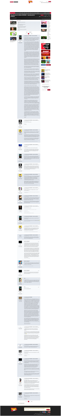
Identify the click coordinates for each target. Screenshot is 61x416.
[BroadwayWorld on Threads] (48, 412)
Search (43, 16)
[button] (50, 13)
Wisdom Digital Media (40, 414)
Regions (47, 413)
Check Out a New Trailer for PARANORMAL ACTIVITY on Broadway (48, 26)
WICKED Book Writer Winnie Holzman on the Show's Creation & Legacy (49, 38)
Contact (40, 413)
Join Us (42, 413)
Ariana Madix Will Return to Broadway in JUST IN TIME (13, 30)
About (38, 413)
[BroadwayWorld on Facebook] (42, 412)
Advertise (36, 413)
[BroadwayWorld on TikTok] (47, 412)
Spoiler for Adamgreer (27, 241)
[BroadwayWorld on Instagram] (44, 412)
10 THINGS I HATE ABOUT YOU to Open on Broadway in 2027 (13, 35)
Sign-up (47, 1)
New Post (41, 16)
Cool (24, 278)
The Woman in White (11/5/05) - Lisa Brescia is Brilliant (30, 35)
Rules (49, 16)
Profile (20, 125)
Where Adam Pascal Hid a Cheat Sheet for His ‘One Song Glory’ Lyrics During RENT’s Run (22, 27)
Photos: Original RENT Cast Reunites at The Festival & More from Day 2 (13, 40)
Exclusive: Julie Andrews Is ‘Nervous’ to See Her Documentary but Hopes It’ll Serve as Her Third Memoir (13, 24)
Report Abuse (46, 16)
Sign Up (48, 409)
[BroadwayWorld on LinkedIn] (45, 412)
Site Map (49, 413)
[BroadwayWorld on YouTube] (49, 412)
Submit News (44, 413)
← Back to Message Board (21, 403)
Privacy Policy (48, 414)
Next (31, 33)
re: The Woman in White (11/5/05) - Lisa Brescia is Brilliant (31, 120)
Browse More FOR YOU (45, 84)
